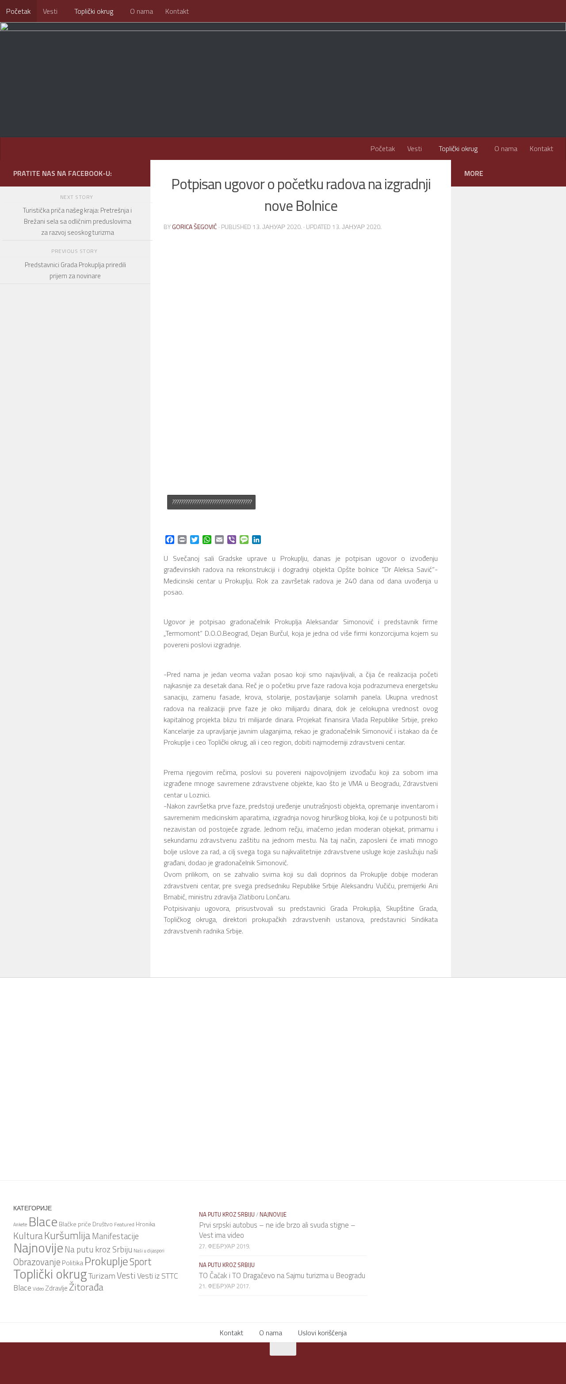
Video (38, 1288)
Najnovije (38, 1247)
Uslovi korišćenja (322, 1332)
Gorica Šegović (194, 226)
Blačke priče (75, 1223)
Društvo (102, 1224)
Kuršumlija (67, 1235)
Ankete (20, 1224)
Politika (72, 1262)
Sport (141, 1261)
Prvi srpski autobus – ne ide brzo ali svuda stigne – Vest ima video (277, 1230)
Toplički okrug (93, 11)
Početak (18, 11)
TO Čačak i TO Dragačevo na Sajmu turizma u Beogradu (282, 1275)
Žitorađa (86, 1287)
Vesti (50, 11)
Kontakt (177, 11)
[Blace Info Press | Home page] (123, 57)
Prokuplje (106, 1261)
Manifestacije (115, 1236)
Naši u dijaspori (149, 1250)
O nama (141, 11)
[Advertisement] (75, 531)
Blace (42, 1221)
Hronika (145, 1224)
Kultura (28, 1235)
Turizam (101, 1275)
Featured (124, 1224)
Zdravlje (56, 1288)
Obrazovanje (37, 1262)
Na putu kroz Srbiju (98, 1249)
